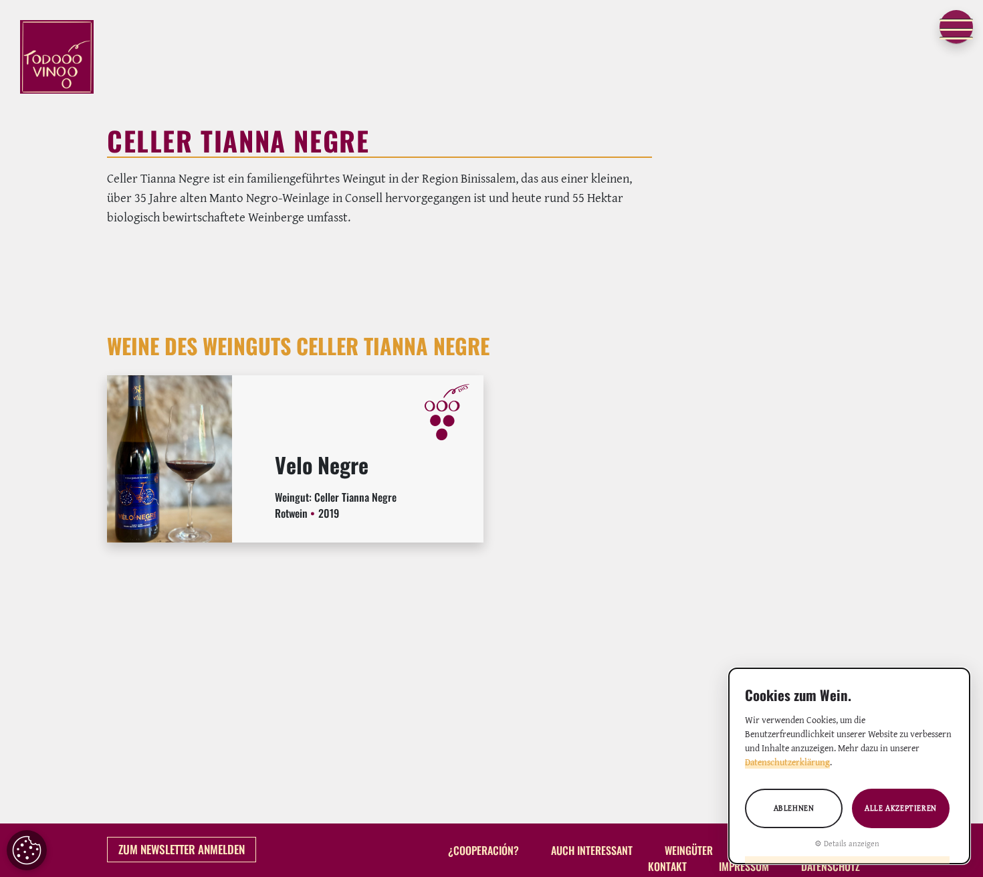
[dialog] (849, 766)
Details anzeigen (851, 843)
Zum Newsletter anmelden (181, 849)
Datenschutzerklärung (787, 762)
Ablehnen (794, 807)
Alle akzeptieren (901, 807)
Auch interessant (592, 851)
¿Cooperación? (483, 851)
